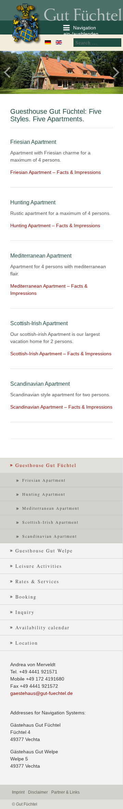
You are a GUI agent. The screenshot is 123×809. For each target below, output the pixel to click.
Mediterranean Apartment (50, 508)
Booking (26, 596)
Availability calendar (42, 627)
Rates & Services (37, 581)
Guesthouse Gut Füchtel (46, 465)
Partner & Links (65, 792)
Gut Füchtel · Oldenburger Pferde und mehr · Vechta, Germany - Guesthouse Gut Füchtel (29, 23)
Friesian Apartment (44, 480)
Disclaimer (38, 792)
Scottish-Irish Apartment (50, 522)
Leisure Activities (38, 566)
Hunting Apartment (43, 494)
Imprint (18, 792)
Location (26, 643)
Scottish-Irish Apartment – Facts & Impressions (60, 353)
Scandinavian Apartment (49, 536)
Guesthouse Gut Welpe (44, 550)
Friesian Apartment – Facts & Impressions (55, 172)
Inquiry (25, 612)
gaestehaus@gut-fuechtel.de (41, 693)
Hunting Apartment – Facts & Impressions (55, 225)
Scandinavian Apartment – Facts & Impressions (61, 407)
